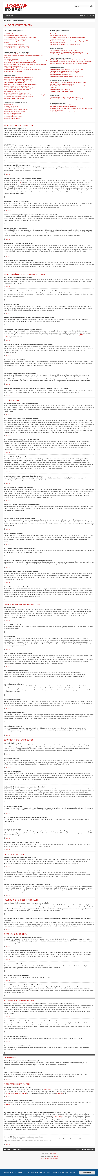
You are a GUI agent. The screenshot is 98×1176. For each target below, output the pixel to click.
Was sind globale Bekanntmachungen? (15, 111)
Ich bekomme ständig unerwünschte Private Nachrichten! (66, 52)
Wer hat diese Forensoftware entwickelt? (61, 105)
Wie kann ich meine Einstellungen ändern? (16, 54)
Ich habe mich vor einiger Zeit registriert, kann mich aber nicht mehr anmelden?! (23, 41)
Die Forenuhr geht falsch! (11, 59)
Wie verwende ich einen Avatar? (13, 66)
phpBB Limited (82, 335)
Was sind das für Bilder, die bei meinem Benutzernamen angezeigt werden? (25, 64)
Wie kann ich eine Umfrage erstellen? (14, 82)
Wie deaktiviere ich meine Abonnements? (61, 91)
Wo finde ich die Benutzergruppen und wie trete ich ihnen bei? (67, 37)
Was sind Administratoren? (57, 32)
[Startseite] (18, 7)
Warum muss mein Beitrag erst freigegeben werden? (18, 97)
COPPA (20, 182)
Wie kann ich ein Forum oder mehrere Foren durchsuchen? (66, 69)
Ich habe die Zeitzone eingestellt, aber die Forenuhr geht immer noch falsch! (25, 61)
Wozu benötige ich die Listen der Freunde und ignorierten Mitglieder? (69, 60)
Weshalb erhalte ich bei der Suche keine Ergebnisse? (64, 71)
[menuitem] (90, 16)
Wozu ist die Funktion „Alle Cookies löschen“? (16, 48)
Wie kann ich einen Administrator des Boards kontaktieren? (67, 112)
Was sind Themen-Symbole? (12, 118)
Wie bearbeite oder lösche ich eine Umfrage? (16, 86)
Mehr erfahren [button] (70, 1172)
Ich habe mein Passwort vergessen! (14, 44)
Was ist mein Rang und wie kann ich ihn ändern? (17, 68)
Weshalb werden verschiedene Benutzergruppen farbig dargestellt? (69, 41)
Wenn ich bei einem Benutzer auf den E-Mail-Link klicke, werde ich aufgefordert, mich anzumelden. (22, 70)
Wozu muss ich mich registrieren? (13, 32)
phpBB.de (7, 337)
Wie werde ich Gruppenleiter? (58, 39)
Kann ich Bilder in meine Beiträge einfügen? (16, 110)
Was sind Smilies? (9, 108)
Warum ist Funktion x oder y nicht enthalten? (63, 106)
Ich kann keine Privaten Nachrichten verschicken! (64, 50)
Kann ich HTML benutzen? (11, 106)
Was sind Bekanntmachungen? (12, 113)
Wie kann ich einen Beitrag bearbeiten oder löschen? (18, 79)
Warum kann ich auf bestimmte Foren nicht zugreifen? (19, 88)
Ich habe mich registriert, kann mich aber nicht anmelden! (20, 37)
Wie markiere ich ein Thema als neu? (14, 98)
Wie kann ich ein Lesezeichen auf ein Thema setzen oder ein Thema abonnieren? (69, 86)
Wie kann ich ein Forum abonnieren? (60, 89)
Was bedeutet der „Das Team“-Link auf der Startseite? (65, 44)
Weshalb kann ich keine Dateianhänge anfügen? (17, 90)
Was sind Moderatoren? (56, 34)
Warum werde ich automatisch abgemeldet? (16, 46)
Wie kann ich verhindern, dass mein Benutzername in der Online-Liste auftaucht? (23, 56)
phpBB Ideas (8, 1104)
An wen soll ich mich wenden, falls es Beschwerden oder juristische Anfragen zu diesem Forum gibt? (71, 109)
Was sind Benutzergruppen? (58, 35)
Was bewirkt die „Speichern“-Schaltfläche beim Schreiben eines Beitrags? (24, 95)
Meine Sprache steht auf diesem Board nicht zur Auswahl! (20, 62)
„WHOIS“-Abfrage (57, 1116)
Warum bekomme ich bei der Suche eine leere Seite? (64, 73)
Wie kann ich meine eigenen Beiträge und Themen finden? (66, 76)
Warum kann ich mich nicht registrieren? (15, 35)
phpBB (43, 1155)
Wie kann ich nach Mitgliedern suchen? (61, 74)
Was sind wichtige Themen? (11, 115)
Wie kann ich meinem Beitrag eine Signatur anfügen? (18, 81)
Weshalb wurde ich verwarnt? (12, 91)
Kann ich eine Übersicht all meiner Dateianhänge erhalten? (66, 99)
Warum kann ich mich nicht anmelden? (15, 39)
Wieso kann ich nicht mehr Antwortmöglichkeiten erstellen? (21, 84)
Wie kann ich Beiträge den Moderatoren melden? (17, 93)
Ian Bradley (53, 1153)
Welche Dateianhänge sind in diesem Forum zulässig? (65, 97)
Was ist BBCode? (8, 104)
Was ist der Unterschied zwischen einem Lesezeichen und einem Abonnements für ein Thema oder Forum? (68, 83)
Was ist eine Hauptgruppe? (57, 42)
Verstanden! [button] (87, 1172)
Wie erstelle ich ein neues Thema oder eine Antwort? (18, 77)
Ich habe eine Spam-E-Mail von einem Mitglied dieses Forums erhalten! (70, 54)
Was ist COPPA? (8, 34)
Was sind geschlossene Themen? (13, 117)
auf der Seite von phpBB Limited (16, 1093)
